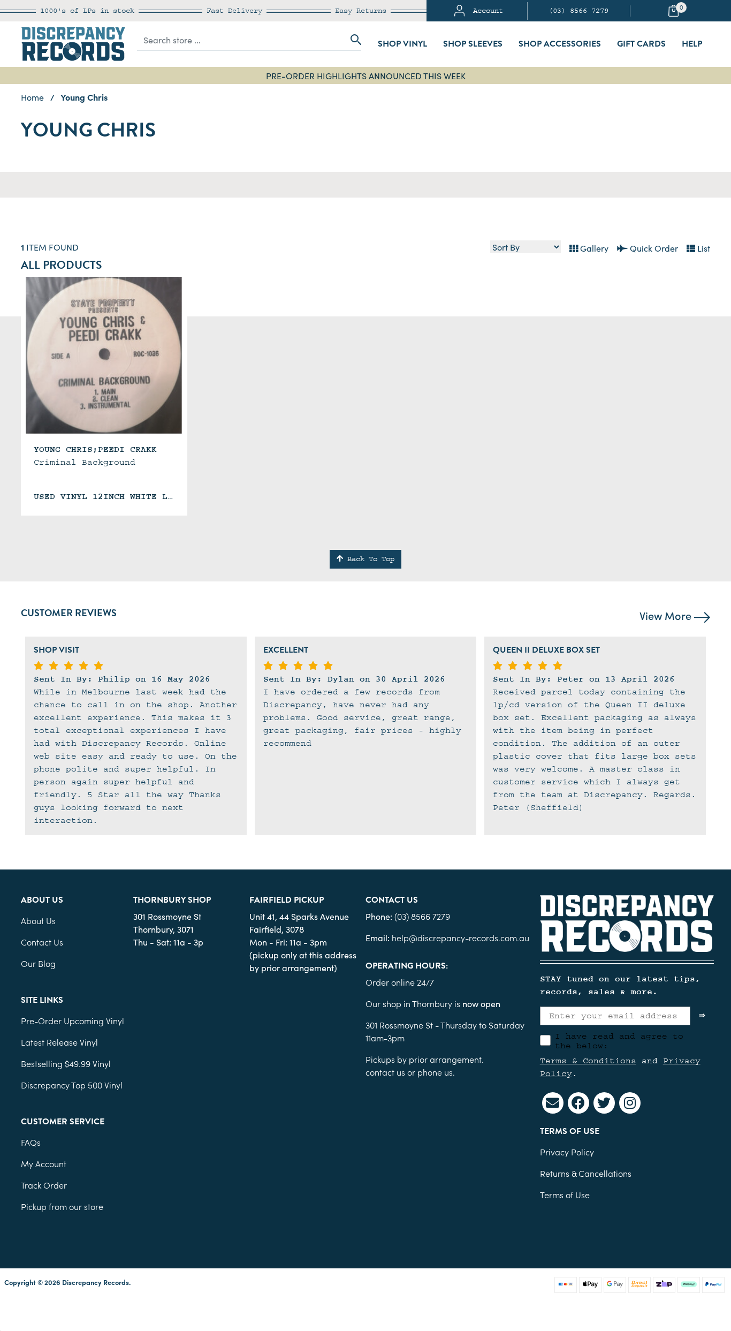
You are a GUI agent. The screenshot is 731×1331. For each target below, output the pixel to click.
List (702, 248)
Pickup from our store (62, 1206)
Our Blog (38, 963)
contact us (385, 1072)
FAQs (31, 1142)
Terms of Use (565, 1194)
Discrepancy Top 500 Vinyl (72, 1085)
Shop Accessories (560, 43)
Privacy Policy (567, 1152)
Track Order (44, 1185)
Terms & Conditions (588, 1060)
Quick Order (653, 248)
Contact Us (42, 942)
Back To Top (368, 559)
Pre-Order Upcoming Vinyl (72, 1020)
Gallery (593, 248)
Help (692, 43)
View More (666, 615)
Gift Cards (641, 43)
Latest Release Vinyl (59, 1042)
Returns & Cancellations (585, 1173)
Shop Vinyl (402, 43)
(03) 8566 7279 (578, 10)
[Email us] (553, 1103)
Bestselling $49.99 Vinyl (66, 1063)
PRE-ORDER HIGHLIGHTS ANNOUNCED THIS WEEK (366, 75)
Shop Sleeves (472, 43)
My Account (43, 1163)
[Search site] (352, 39)
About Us (38, 920)
